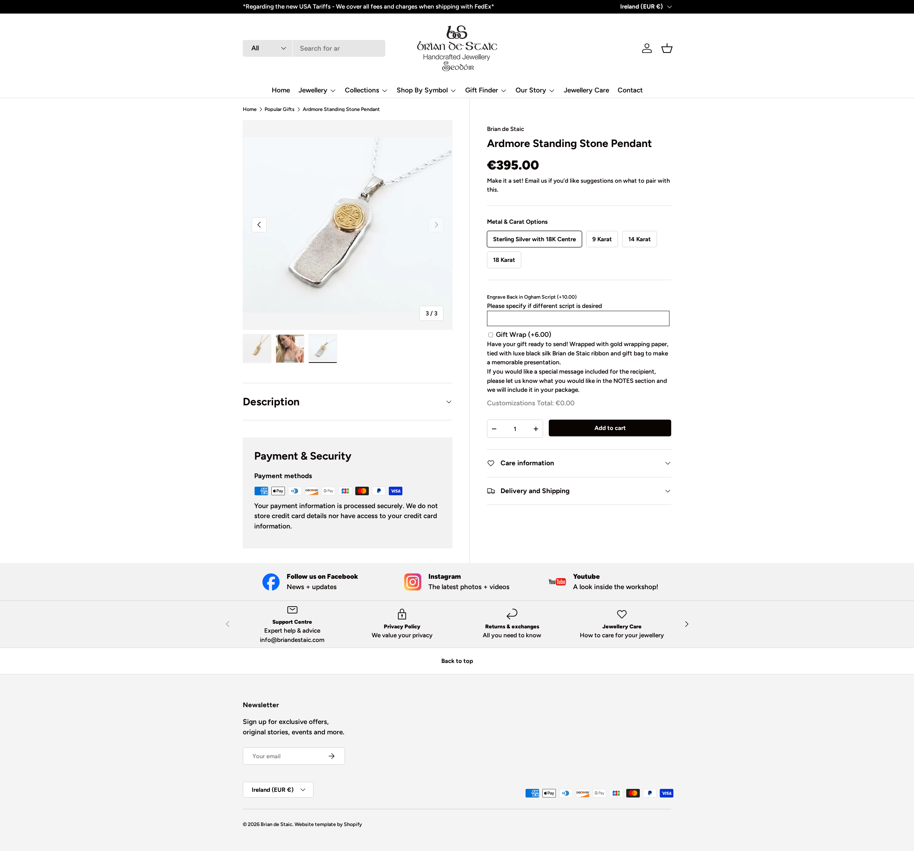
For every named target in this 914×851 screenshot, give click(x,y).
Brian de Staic (505, 128)
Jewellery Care (586, 90)
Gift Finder (481, 90)
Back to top (457, 660)
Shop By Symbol (422, 90)
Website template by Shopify (328, 824)
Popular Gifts (280, 109)
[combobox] (314, 48)
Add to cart (610, 428)
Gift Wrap (523, 334)
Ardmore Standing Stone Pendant (341, 109)
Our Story (531, 90)
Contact (630, 90)
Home (281, 90)
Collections (362, 90)
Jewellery (312, 90)
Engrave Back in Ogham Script (532, 297)
